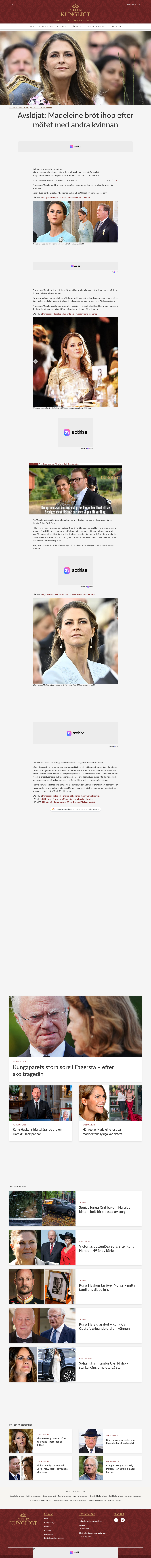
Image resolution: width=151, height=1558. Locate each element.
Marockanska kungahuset (97, 1500)
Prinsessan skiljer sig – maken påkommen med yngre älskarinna (71, 795)
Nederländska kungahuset (98, 1496)
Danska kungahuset (64, 1496)
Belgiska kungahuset (116, 1496)
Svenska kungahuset (19, 107)
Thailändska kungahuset (78, 1500)
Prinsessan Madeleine (41, 107)
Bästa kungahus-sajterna (54, 1538)
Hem (32, 26)
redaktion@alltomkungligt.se (90, 1521)
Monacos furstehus (114, 1500)
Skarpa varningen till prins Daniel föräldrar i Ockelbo (66, 197)
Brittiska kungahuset (33, 1496)
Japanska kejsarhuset (60, 1500)
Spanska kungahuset (80, 1496)
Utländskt (62, 26)
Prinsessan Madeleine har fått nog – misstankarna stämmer (69, 313)
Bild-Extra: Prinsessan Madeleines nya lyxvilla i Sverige (67, 799)
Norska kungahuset (49, 1496)
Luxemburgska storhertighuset (40, 1500)
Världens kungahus (95, 26)
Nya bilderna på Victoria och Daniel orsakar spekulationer (68, 594)
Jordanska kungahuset (133, 1496)
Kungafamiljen (46, 26)
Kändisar (76, 26)
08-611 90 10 (84, 1528)
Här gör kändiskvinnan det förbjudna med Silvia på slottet (68, 802)
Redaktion (116, 26)
